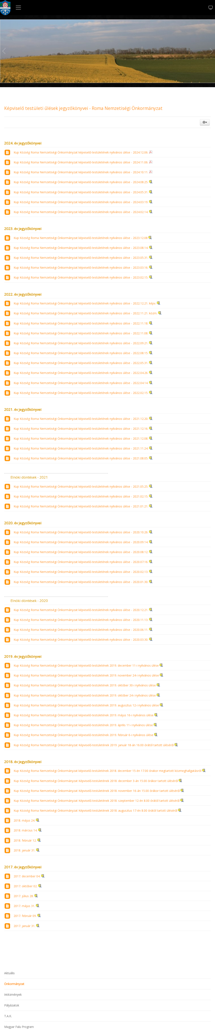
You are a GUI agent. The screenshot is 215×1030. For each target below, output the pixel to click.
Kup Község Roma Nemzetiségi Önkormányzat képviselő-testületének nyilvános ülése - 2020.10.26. (81, 532)
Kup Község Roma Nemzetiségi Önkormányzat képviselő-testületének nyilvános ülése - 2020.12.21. (81, 610)
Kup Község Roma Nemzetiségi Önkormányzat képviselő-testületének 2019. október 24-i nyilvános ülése (85, 695)
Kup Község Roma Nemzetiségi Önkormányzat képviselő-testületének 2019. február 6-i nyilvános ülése (83, 735)
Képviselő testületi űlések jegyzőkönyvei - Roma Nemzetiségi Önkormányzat (83, 108)
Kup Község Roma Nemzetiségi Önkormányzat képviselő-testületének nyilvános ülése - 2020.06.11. (81, 630)
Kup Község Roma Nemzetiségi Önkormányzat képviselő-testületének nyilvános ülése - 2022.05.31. (81, 363)
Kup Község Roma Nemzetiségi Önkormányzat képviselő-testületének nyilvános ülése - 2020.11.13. (81, 620)
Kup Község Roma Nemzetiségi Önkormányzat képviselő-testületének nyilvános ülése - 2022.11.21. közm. (85, 313)
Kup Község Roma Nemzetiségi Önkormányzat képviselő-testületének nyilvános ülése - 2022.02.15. (81, 393)
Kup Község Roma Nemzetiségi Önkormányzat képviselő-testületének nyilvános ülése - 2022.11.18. (81, 323)
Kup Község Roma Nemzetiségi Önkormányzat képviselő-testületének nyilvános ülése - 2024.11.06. (81, 162)
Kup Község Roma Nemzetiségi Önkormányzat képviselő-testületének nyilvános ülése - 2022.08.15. (81, 353)
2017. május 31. (24, 906)
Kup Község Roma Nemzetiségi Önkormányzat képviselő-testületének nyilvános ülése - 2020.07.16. (81, 562)
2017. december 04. (27, 876)
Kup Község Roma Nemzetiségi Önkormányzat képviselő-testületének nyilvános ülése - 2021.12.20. (81, 419)
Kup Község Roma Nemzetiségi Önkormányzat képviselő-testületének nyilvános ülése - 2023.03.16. (81, 268)
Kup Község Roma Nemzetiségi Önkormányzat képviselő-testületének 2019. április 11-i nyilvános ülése (83, 725)
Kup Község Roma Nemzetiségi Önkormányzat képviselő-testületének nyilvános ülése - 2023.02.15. (81, 277)
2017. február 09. (25, 916)
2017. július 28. (24, 896)
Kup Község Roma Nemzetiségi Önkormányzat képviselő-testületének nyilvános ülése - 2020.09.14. (81, 542)
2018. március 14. (25, 830)
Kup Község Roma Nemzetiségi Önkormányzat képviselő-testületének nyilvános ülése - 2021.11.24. (81, 448)
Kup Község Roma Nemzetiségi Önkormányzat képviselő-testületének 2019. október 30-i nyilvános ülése (85, 685)
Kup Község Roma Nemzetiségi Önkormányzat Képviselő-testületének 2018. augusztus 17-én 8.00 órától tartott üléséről (95, 811)
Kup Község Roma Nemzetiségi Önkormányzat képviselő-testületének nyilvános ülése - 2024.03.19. (81, 202)
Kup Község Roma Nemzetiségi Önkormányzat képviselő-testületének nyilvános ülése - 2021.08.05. (81, 458)
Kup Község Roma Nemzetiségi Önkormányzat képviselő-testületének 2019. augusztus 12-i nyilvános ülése (86, 705)
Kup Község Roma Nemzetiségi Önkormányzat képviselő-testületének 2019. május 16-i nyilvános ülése (83, 715)
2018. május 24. (24, 820)
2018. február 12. (25, 840)
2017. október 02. (25, 886)
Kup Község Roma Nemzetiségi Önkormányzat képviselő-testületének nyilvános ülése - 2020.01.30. (81, 582)
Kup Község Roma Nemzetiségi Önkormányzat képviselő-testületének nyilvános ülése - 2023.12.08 (81, 238)
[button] (205, 122)
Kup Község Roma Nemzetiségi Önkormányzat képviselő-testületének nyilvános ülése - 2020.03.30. (81, 640)
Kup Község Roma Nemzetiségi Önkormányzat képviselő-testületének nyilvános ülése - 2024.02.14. (81, 212)
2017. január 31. (24, 926)
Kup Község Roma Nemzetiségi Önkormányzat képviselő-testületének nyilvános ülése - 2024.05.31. (81, 192)
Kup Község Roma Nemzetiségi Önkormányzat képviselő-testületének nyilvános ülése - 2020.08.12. (81, 552)
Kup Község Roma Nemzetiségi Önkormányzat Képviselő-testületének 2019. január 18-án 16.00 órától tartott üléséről (94, 745)
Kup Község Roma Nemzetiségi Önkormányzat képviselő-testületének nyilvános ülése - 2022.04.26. (81, 373)
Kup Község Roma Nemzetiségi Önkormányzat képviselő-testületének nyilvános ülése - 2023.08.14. (81, 248)
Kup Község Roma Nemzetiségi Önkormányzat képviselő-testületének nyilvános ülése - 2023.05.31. (81, 258)
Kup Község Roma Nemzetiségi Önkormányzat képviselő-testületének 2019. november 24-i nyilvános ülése (86, 675)
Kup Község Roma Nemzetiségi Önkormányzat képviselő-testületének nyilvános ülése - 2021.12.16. (81, 429)
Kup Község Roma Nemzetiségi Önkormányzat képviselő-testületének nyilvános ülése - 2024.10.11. (81, 172)
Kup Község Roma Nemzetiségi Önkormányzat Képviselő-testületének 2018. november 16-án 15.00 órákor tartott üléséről (97, 791)
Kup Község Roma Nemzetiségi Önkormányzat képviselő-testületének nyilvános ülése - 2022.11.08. (81, 333)
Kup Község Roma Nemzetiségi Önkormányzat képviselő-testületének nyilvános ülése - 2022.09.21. (81, 343)
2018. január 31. (24, 850)
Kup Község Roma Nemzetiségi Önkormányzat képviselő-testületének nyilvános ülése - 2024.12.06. (81, 152)
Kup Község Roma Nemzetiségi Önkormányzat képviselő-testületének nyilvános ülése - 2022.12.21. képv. (85, 303)
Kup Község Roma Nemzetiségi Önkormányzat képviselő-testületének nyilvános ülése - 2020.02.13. (81, 572)
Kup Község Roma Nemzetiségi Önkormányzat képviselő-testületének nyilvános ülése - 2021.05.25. (81, 486)
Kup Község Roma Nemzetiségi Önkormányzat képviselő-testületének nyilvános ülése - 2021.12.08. (81, 438)
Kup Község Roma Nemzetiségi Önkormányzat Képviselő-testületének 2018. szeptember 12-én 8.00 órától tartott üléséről (97, 801)
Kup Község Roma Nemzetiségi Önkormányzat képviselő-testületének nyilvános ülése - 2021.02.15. (81, 496)
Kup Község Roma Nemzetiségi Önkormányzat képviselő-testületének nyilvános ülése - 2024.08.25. (81, 182)
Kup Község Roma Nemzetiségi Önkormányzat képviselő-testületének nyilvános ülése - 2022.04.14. (81, 383)
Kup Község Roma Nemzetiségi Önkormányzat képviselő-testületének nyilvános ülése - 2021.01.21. (81, 506)
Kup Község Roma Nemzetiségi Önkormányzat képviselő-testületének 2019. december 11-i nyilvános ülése (86, 665)
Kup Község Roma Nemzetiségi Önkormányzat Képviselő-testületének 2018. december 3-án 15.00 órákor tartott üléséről (96, 781)
